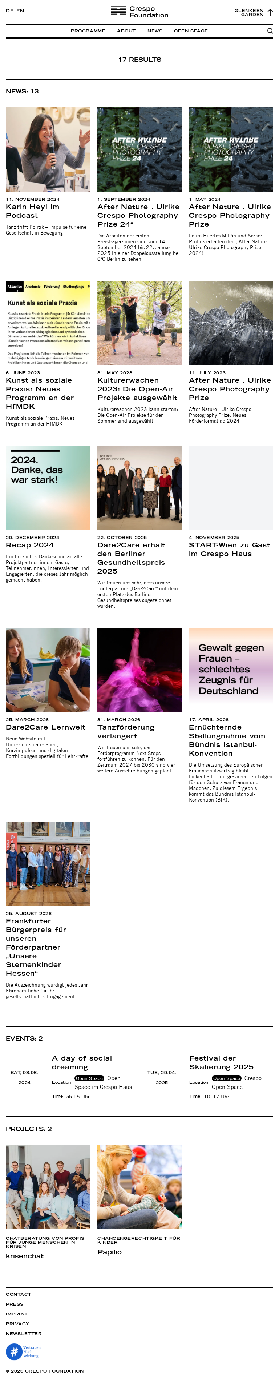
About (126, 31)
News (154, 31)
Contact (19, 1295)
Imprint (17, 1314)
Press (15, 1304)
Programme (88, 31)
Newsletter (24, 1334)
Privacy (18, 1324)
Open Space (191, 31)
